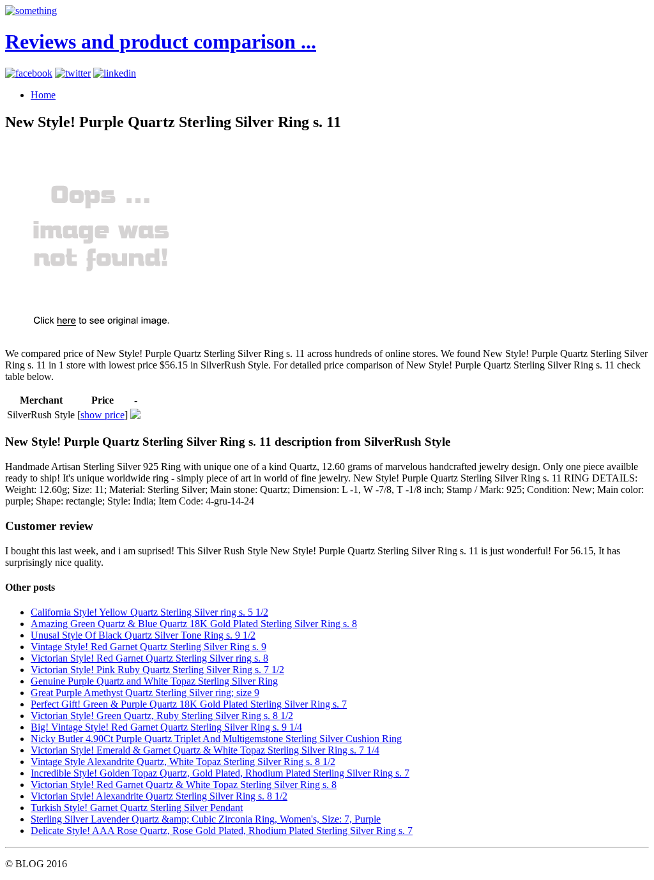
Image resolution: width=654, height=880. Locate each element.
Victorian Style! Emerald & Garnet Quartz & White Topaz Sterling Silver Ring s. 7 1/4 (205, 750)
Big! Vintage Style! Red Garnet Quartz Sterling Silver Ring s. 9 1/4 (166, 727)
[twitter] (73, 73)
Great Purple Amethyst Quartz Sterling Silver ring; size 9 (145, 692)
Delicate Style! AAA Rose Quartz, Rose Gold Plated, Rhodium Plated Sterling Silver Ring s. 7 (222, 830)
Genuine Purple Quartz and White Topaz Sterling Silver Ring (154, 681)
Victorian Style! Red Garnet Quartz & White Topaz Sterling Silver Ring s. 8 (184, 784)
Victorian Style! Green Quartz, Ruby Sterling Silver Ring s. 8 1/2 (162, 715)
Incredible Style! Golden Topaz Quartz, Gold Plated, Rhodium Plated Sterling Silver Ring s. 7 (220, 773)
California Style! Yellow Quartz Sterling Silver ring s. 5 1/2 (149, 612)
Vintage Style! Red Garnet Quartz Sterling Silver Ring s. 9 (148, 646)
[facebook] (28, 73)
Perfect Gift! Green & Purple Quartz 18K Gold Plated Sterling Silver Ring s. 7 (189, 704)
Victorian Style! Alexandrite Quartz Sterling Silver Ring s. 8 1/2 (159, 796)
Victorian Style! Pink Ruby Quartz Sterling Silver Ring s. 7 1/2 (157, 669)
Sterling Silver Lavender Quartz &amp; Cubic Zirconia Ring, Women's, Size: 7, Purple (206, 819)
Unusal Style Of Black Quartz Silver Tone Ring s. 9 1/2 (143, 635)
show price (102, 414)
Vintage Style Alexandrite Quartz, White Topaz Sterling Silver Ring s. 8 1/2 (183, 761)
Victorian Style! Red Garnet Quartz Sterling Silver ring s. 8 (149, 658)
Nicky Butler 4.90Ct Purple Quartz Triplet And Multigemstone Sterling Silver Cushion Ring (216, 738)
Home (43, 94)
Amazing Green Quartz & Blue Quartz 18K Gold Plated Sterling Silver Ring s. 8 (194, 623)
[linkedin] (114, 73)
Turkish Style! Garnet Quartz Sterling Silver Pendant (137, 807)
